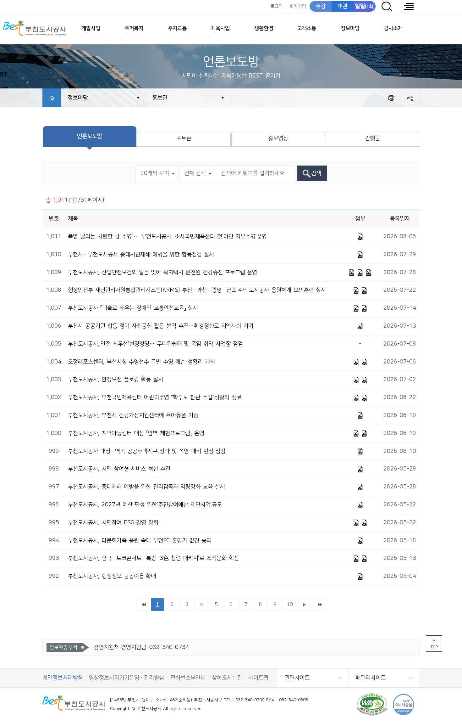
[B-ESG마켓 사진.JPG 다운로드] (356, 523)
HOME (51, 97)
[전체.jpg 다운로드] (364, 558)
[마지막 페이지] (319, 604)
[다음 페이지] (304, 604)
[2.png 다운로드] (360, 451)
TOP (434, 647)
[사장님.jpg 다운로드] (356, 558)
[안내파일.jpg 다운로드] (360, 576)
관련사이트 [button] (297, 678)
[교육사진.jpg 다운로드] (356, 308)
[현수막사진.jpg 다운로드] (356, 362)
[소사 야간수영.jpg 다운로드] (360, 237)
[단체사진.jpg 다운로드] (356, 290)
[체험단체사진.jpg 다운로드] (364, 433)
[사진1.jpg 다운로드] (360, 254)
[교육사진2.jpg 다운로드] (364, 308)
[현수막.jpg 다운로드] (369, 272)
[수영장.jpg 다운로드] (364, 398)
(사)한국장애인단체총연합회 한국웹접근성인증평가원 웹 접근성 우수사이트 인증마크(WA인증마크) (372, 704)
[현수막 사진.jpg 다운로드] (356, 380)
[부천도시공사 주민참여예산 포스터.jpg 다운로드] (360, 505)
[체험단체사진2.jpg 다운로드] (356, 433)
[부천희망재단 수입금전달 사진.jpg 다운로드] (364, 523)
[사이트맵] (409, 6)
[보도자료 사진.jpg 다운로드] (360, 487)
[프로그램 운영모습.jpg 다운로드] (360, 272)
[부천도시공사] (34, 28)
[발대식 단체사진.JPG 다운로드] (360, 469)
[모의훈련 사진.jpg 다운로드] (364, 290)
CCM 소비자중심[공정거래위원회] (403, 704)
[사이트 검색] (387, 6)
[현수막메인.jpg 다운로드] (352, 272)
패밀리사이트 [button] (370, 678)
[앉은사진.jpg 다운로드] (364, 380)
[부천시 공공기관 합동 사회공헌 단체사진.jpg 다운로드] (360, 326)
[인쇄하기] (391, 98)
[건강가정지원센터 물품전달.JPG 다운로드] (360, 415)
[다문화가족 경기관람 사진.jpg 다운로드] (360, 541)
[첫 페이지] (142, 604)
